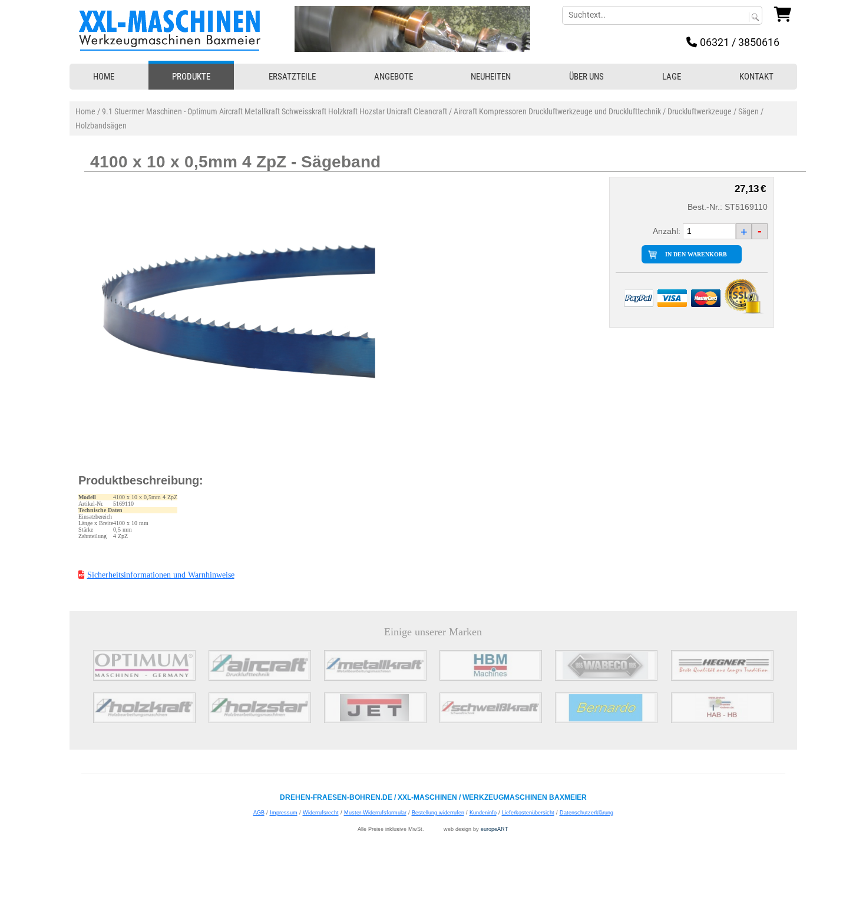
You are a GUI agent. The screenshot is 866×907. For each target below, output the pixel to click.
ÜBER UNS (586, 76)
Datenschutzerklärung (586, 813)
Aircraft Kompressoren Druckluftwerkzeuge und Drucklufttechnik (557, 111)
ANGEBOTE (393, 76)
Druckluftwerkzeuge (699, 111)
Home (85, 111)
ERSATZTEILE (292, 76)
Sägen (748, 111)
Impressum (284, 813)
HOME (103, 76)
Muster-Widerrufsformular (375, 813)
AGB (259, 813)
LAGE (671, 76)
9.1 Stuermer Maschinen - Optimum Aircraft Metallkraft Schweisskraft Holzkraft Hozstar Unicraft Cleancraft (274, 111)
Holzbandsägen (101, 125)
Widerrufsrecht (321, 813)
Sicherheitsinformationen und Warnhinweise (160, 574)
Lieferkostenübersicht (528, 813)
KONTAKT (756, 76)
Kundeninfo (483, 813)
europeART (494, 829)
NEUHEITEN (491, 76)
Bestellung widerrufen (438, 813)
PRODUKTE (191, 76)
